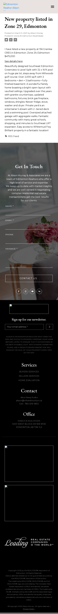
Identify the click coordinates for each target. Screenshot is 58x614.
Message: (11, 249)
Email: (9, 220)
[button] (18, 291)
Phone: (9, 234)
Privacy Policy (28, 609)
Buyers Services (29, 371)
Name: (9, 206)
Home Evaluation (29, 380)
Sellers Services (29, 376)
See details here (14, 61)
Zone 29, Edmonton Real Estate (28, 36)
